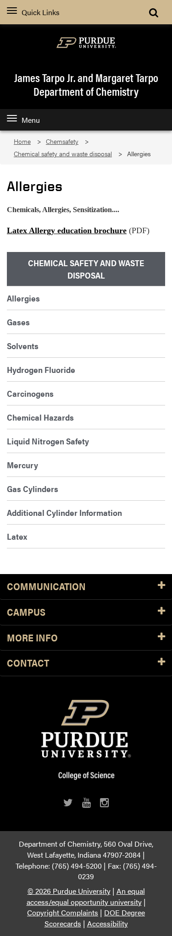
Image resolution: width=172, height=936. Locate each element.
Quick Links (41, 12)
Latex (17, 536)
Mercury (22, 465)
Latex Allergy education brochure (67, 230)
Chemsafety (62, 141)
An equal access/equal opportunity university (86, 896)
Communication (46, 586)
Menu (31, 120)
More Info (32, 638)
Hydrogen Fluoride (41, 369)
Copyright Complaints (62, 912)
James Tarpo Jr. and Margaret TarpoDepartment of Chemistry (86, 84)
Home (22, 141)
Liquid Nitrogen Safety (48, 441)
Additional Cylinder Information (64, 512)
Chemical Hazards (40, 417)
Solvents (23, 345)
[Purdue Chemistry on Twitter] (68, 802)
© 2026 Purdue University (69, 891)
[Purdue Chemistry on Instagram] (104, 802)
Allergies (23, 298)
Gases (18, 322)
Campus (26, 612)
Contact (28, 663)
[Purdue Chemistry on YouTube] (86, 802)
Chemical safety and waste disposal (63, 153)
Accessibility (107, 923)
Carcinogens (30, 393)
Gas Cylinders (32, 488)
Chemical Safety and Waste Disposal (86, 269)
